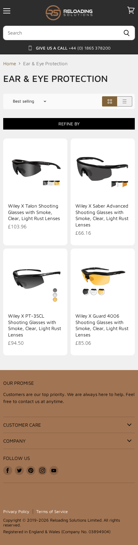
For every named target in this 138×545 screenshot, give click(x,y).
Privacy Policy (16, 511)
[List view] (124, 101)
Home (9, 63)
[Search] (126, 33)
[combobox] (60, 33)
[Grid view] (109, 101)
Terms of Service (52, 511)
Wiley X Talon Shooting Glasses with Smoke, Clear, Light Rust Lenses (34, 212)
